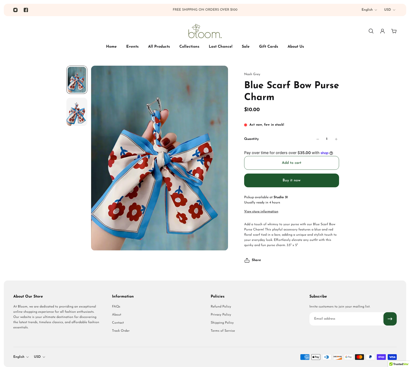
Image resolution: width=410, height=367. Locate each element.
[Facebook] (26, 10)
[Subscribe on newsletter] (390, 319)
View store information (261, 211)
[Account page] (382, 31)
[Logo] (205, 31)
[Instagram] (15, 10)
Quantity (251, 139)
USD (387, 10)
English (367, 10)
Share (256, 260)
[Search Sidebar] (371, 31)
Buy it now (291, 180)
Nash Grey (252, 74)
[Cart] (394, 31)
